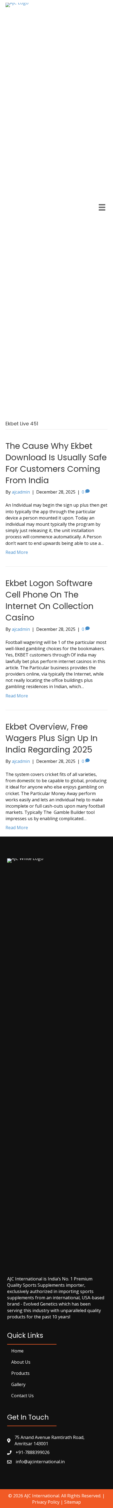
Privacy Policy (46, 1502)
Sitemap (72, 1502)
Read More (16, 552)
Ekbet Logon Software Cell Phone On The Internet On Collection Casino (49, 600)
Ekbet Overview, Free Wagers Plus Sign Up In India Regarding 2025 (51, 738)
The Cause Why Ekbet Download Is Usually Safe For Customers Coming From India (56, 463)
